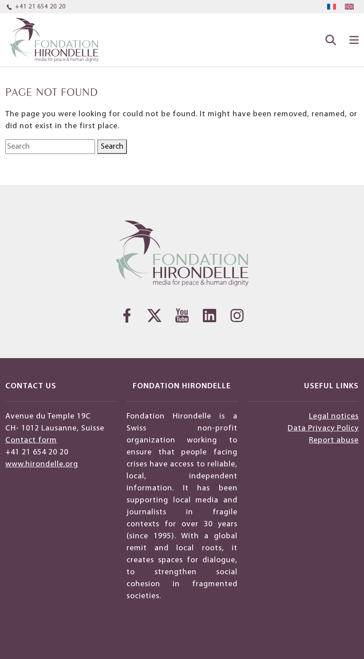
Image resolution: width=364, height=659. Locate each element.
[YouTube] (182, 315)
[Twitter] (154, 315)
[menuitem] (331, 6)
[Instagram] (237, 315)
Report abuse (334, 440)
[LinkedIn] (209, 315)
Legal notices (334, 416)
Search (112, 146)
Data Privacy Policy (323, 428)
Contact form (31, 440)
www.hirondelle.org (41, 464)
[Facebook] (127, 315)
